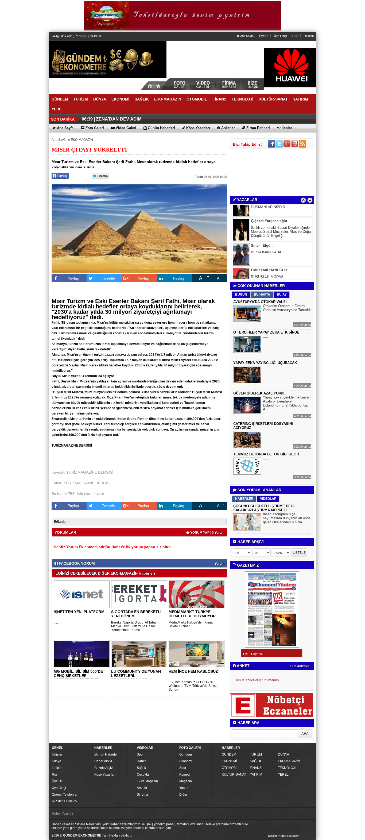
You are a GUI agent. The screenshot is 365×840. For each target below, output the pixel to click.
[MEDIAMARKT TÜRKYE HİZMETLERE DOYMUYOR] (197, 594)
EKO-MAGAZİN (82, 140)
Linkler (57, 768)
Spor (140, 754)
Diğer (183, 794)
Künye (56, 761)
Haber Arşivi (103, 761)
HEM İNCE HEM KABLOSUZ (193, 671)
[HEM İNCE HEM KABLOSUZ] (197, 653)
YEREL (283, 774)
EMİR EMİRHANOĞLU (269, 259)
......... (57, 682)
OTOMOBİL (230, 768)
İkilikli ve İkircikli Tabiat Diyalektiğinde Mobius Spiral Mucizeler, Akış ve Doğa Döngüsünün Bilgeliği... (281, 220)
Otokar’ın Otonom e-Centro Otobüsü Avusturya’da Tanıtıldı (287, 308)
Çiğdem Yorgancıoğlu (269, 209)
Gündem (185, 754)
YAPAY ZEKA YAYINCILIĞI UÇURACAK (265, 363)
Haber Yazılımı (62, 813)
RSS (295, 35)
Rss (54, 774)
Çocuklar (143, 774)
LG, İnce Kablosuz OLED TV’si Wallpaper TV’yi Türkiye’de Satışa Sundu (193, 685)
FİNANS (256, 768)
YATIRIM (256, 774)
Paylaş (73, 278)
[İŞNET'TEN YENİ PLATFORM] (82, 594)
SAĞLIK (255, 761)
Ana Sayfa (247, 35)
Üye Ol (263, 35)
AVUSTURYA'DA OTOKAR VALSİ (260, 302)
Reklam (309, 35)
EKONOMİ (229, 761)
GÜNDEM (229, 754)
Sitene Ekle (64, 801)
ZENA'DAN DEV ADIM (119, 119)
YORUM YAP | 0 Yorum (206, 533)
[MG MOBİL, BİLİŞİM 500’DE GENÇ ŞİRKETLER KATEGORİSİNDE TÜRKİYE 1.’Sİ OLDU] (82, 653)
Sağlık (141, 768)
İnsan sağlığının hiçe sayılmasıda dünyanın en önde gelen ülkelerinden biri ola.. (286, 518)
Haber (141, 761)
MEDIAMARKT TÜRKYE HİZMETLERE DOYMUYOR (192, 614)
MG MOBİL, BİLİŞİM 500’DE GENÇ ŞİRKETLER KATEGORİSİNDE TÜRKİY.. (78, 675)
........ (57, 622)
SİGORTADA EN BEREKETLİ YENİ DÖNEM (136, 614)
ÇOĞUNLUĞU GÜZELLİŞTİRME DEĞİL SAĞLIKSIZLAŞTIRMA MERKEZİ (265, 508)
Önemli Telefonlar (64, 794)
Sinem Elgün (262, 234)
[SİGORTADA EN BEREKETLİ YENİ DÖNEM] (140, 594)
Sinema (142, 794)
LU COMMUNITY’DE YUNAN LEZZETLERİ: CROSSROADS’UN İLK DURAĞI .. (136, 677)
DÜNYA (283, 754)
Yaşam (184, 788)
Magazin (185, 781)
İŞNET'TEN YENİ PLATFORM (79, 612)
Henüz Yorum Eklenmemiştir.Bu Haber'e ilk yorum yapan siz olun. (113, 547)
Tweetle (108, 278)
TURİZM (256, 754)
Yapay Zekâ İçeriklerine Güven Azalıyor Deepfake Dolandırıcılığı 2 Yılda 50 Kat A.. (286, 403)
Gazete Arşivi (103, 768)
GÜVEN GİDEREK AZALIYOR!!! (258, 393)
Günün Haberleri (106, 754)
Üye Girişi (280, 35)
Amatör (142, 788)
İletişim (57, 754)
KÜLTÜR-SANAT (234, 774)
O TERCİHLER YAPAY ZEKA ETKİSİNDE (266, 332)
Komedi (185, 774)
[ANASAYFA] (107, 59)
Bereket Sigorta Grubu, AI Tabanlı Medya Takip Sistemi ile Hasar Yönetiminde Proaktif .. (135, 626)
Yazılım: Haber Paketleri (282, 835)
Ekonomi (185, 761)
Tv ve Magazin (147, 781)
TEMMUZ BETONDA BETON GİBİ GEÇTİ (266, 454)
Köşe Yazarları (104, 774)
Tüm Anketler (299, 666)
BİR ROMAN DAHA (266, 241)
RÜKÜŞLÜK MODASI (268, 265)
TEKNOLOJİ (287, 768)
